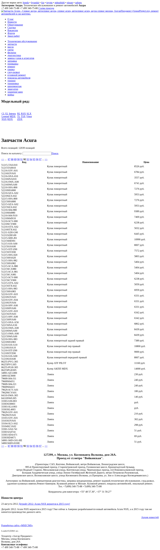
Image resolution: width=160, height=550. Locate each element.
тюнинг (12, 80)
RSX (23, 113)
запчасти (12, 44)
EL (6, 113)
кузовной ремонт (17, 75)
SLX (29, 113)
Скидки (12, 27)
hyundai (35, 2)
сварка (11, 69)
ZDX (19, 119)
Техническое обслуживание (22, 41)
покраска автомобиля (19, 77)
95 (34, 159)
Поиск (55, 153)
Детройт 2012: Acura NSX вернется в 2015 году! (44, 504)
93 (28, 159)
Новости (12, 22)
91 (21, 159)
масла (11, 47)
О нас (11, 19)
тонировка (13, 83)
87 (9, 159)
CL (3, 113)
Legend (5, 116)
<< (2, 159)
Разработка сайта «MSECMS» (17, 525)
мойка (11, 94)
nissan (70, 2)
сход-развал (14, 72)
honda (26, 2)
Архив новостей (150, 517)
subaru (78, 2)
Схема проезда (46, 8)
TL (18, 116)
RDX (10, 119)
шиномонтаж (15, 86)
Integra (12, 113)
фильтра (12, 52)
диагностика (14, 55)
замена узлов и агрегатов (21, 58)
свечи (11, 49)
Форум (11, 33)
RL (18, 113)
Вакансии (13, 30)
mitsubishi (60, 2)
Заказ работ (14, 36)
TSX (23, 116)
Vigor (29, 116)
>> (46, 159)
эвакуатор (13, 89)
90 (18, 159)
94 (31, 159)
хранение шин (15, 92)
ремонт (11, 66)
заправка (12, 61)
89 (15, 159)
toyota (49, 2)
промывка (13, 63)
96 (37, 159)
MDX (13, 116)
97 (40, 159)
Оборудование (15, 24)
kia (42, 2)
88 (12, 159)
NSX (4, 119)
